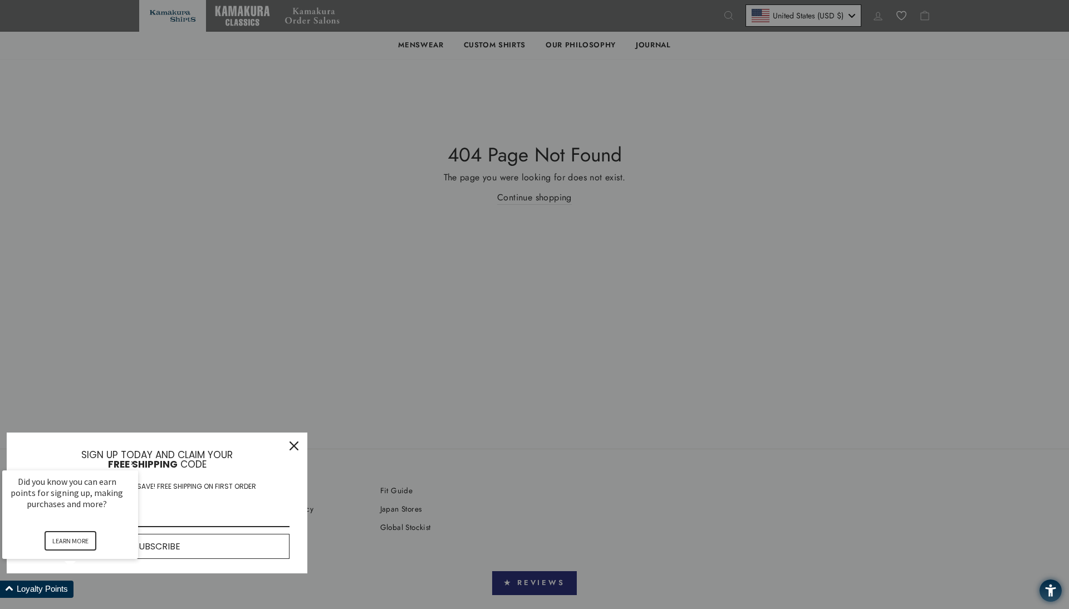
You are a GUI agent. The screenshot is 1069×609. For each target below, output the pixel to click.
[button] (83, 589)
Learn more (70, 541)
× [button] (133, 463)
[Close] (294, 446)
